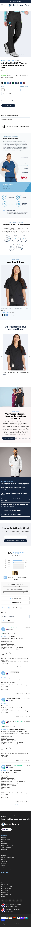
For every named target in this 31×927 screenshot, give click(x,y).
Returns (3, 841)
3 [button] (11, 54)
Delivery (3, 837)
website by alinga (5, 924)
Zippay (3, 865)
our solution (23, 438)
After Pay (3, 863)
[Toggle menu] (2, 5)
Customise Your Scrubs (7, 880)
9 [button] (23, 54)
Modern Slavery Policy (7, 845)
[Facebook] (6, 900)
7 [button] (19, 54)
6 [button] (17, 54)
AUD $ (7, 829)
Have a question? (5, 849)
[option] (15, 1)
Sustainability (4, 892)
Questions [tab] (16, 608)
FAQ (2, 867)
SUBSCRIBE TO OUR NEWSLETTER (15, 540)
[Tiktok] (21, 900)
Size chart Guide (25, 86)
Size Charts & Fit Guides (7, 857)
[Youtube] (10, 900)
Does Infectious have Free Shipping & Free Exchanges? (13, 488)
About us (3, 859)
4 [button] (13, 54)
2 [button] (9, 54)
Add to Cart (8, 105)
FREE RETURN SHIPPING (15, 1)
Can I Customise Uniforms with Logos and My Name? (14, 493)
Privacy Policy (4, 843)
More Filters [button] (8, 621)
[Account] (25, 5)
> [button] (21, 804)
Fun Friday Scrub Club (7, 888)
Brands (3, 896)
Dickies (3, 60)
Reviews (3, 855)
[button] (26, 667)
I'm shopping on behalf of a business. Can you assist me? (14, 499)
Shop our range (8, 438)
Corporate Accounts (6, 875)
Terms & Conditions (6, 847)
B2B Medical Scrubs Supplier (8, 879)
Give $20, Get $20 (6, 869)
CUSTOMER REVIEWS (6, 119)
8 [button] (21, 54)
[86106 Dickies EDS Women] (15, 573)
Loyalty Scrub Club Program (8, 886)
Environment (4, 890)
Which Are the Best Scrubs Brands (11, 514)
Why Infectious (5, 882)
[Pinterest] (17, 900)
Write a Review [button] (16, 598)
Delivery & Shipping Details (9, 115)
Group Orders (4, 877)
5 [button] (15, 54)
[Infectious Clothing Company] (15, 5)
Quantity (7, 97)
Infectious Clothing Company (13, 923)
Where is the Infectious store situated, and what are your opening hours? (14, 505)
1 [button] (7, 54)
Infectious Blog (5, 884)
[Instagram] (13, 900)
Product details (6, 110)
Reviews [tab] (4, 608)
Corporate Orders (5, 839)
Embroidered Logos (6, 894)
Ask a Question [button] (16, 602)
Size (2, 86)
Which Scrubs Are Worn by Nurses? (11, 510)
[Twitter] (2, 900)
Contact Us (4, 861)
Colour (3, 80)
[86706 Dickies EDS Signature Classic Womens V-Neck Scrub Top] (15, 285)
